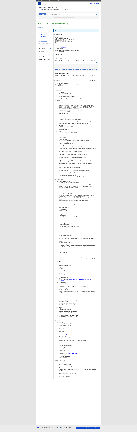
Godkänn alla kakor (80, 427)
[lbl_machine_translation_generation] (68, 73)
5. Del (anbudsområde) (43, 53)
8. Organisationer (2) (43, 56)
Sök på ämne (70, 16)
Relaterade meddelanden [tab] (42, 29)
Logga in (90, 3)
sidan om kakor (62, 427)
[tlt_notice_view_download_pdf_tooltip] (56, 69)
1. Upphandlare (42, 48)
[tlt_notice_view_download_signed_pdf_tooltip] (96, 62)
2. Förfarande (41, 51)
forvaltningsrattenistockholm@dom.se (70, 353)
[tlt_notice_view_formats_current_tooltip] (96, 80)
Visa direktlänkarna (44, 36)
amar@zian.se (63, 47)
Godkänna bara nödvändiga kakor (92, 427)
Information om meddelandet (44, 59)
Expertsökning (64, 16)
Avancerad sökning (57, 16)
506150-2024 (76, 29)
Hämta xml (43, 34)
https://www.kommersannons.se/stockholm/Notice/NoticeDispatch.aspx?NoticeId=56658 (76, 280)
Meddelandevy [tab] (40, 27)
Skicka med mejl (44, 41)
